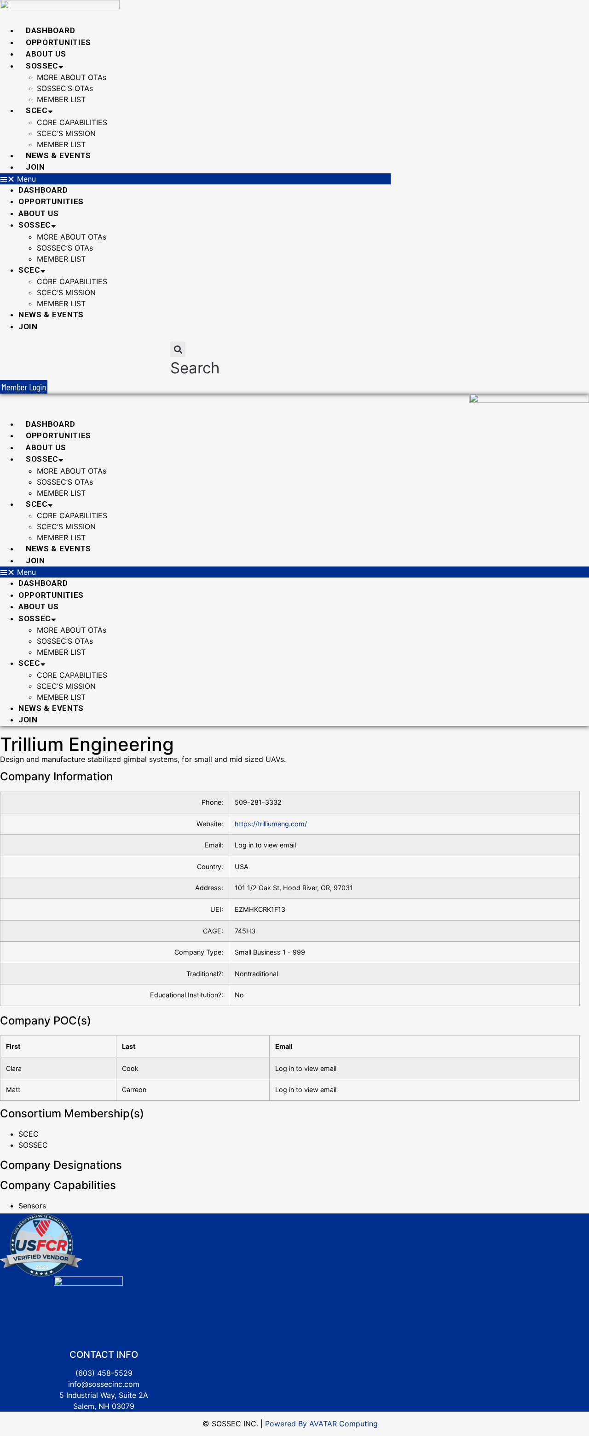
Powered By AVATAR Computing (320, 1423)
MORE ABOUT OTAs (71, 77)
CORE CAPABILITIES (72, 122)
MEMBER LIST (61, 99)
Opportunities (58, 42)
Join (35, 167)
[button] (195, 178)
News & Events (58, 155)
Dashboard (50, 30)
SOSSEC (42, 65)
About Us (46, 53)
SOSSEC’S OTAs (65, 88)
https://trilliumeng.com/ (271, 824)
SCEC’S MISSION (66, 133)
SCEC (37, 110)
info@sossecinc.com (103, 1384)
